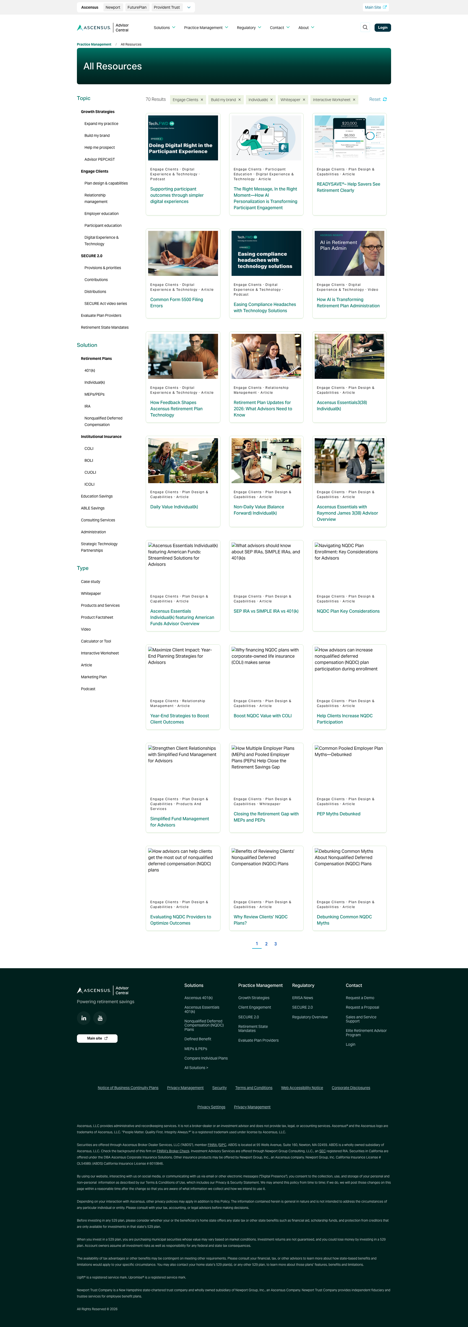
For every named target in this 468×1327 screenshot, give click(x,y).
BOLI (88, 460)
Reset (375, 99)
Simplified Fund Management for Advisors (179, 822)
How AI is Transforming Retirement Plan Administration (348, 303)
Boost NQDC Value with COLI (263, 716)
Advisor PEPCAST (99, 159)
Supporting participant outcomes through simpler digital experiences (177, 195)
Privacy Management (185, 1087)
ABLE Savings (93, 508)
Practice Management (94, 44)
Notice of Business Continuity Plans (128, 1087)
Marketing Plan (94, 676)
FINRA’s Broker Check (173, 1151)
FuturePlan (137, 7)
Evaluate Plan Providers (101, 315)
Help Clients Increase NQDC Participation (345, 719)
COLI (88, 448)
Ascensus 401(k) (198, 997)
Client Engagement (254, 1007)
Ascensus (90, 7)
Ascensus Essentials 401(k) (201, 1009)
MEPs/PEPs (94, 394)
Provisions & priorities (102, 267)
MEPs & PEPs (195, 1048)
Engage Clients (185, 99)
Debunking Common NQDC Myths (344, 920)
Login (383, 27)
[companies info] (189, 7)
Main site (95, 1038)
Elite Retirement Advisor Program (366, 1032)
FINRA (213, 1145)
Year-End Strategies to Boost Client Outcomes (179, 719)
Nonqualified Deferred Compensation (103, 421)
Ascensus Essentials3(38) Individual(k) (342, 406)
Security (219, 1087)
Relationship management (96, 198)
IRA (87, 406)
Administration (93, 531)
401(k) (89, 370)
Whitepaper (291, 99)
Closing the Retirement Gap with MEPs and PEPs (266, 817)
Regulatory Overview (310, 1017)
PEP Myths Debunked (338, 814)
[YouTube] (100, 1018)
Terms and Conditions (253, 1087)
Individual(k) (258, 99)
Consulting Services (98, 520)
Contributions (96, 279)
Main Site (373, 7)
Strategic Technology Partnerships (99, 547)
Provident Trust (167, 7)
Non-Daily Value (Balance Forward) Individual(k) (259, 510)
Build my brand (223, 99)
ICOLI (89, 484)
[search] (365, 28)
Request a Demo (360, 997)
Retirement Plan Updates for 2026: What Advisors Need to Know (263, 409)
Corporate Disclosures (351, 1087)
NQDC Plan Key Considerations (348, 611)
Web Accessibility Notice (302, 1087)
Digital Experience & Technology (101, 240)
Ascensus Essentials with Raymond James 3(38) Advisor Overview (347, 513)
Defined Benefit (197, 1039)
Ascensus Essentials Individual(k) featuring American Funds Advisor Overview (182, 617)
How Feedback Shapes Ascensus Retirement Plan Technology (176, 409)
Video (86, 629)
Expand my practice (101, 123)
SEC (322, 1151)
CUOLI (90, 472)
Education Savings (97, 496)
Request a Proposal (362, 1007)
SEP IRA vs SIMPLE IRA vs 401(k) (266, 611)
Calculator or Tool (96, 641)
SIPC (222, 1145)
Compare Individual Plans (206, 1058)
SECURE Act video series (105, 303)
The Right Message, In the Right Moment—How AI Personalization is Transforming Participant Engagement (265, 198)
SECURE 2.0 (91, 255)
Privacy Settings (211, 1107)
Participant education (103, 225)
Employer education (101, 213)
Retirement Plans (96, 358)
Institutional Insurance (101, 436)
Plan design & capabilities (106, 183)
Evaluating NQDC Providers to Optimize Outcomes (180, 920)
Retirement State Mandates (105, 327)
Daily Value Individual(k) (174, 507)
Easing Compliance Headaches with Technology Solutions (265, 308)
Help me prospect (99, 147)
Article (86, 665)
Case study (90, 581)
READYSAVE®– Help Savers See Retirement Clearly (348, 187)
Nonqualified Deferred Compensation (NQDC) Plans (204, 1025)
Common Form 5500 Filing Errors (176, 303)
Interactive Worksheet (330, 99)
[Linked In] (83, 1018)
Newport (113, 7)
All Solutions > (196, 1067)
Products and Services (100, 605)
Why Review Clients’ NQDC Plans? (261, 920)
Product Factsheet (97, 617)
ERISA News (302, 997)
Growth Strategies (98, 111)
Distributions (95, 291)
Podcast (88, 688)
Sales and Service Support (361, 1019)
